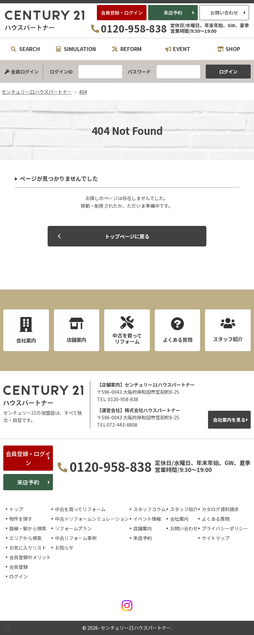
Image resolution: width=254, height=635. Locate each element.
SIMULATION (79, 49)
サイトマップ (216, 538)
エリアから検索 (25, 538)
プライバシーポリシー (225, 528)
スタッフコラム (149, 509)
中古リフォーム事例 (76, 538)
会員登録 (18, 566)
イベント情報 (147, 518)
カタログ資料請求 (220, 509)
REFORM (130, 49)
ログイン (18, 576)
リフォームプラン (73, 528)
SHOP (233, 49)
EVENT (181, 49)
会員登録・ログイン (122, 12)
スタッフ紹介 (184, 509)
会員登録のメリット (30, 557)
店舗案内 (142, 528)
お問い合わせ (224, 12)
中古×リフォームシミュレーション (92, 518)
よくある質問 (216, 518)
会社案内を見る (229, 419)
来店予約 (173, 12)
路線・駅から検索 (27, 528)
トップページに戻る (127, 236)
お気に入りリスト (27, 547)
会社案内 (179, 518)
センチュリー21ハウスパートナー (45, 20)
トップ (16, 509)
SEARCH (29, 49)
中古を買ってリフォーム (80, 509)
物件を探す (20, 518)
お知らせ (64, 547)
